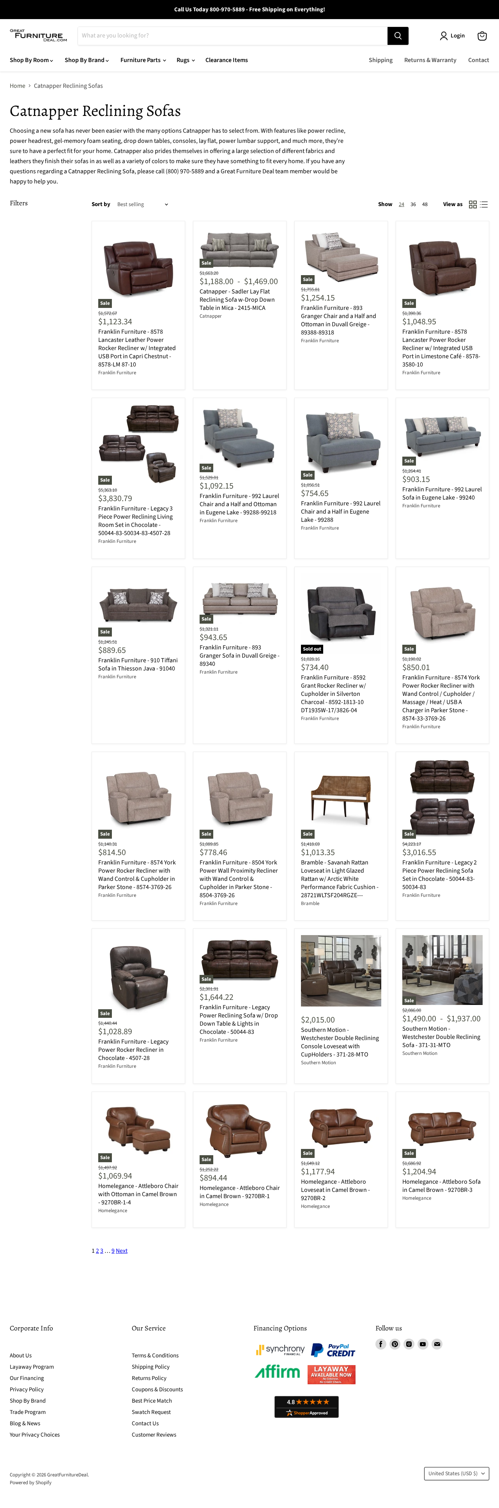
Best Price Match (152, 1401)
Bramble (310, 903)
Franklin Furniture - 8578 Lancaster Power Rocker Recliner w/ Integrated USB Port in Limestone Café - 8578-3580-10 (441, 348)
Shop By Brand (85, 60)
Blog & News (25, 1423)
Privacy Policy (27, 1389)
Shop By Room (30, 60)
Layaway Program (32, 1367)
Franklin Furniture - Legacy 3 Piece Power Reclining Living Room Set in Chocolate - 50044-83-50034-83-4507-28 (135, 520)
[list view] (483, 204)
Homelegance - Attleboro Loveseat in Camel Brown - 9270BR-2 (335, 1189)
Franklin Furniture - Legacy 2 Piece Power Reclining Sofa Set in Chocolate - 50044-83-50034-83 (439, 874)
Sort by (101, 204)
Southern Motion (318, 1062)
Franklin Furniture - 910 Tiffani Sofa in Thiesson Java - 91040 (138, 664)
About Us (21, 1356)
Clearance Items (226, 60)
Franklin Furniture (117, 372)
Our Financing (27, 1378)
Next (121, 1251)
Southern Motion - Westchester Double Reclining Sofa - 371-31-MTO (441, 1036)
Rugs (184, 60)
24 (401, 204)
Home (17, 85)
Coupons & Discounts (157, 1389)
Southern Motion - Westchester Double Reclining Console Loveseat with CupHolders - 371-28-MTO (340, 1042)
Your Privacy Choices (35, 1435)
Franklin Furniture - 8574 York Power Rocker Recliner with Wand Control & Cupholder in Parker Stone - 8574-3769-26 (137, 874)
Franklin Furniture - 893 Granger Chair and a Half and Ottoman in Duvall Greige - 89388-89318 (338, 320)
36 (413, 204)
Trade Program (28, 1412)
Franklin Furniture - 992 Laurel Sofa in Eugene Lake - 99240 (442, 493)
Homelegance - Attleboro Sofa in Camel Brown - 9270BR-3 (441, 1185)
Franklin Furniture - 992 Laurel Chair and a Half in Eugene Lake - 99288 (340, 511)
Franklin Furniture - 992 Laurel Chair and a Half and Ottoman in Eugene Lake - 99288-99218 (239, 504)
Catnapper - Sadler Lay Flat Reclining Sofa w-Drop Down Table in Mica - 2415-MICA (237, 299)
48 (425, 204)
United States (453, 1474)
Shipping (381, 60)
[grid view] (472, 204)
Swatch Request (151, 1412)
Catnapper (211, 316)
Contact (478, 60)
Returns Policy (149, 1378)
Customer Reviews (154, 1435)
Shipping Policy (151, 1367)
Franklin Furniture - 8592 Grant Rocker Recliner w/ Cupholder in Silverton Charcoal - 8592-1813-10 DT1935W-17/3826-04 (333, 694)
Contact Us (145, 1423)
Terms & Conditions (155, 1356)
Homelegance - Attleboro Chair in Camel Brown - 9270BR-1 (240, 1192)
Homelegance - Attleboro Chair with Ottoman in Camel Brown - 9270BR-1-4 (138, 1194)
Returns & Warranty (430, 60)
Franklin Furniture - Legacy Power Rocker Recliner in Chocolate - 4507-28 (133, 1049)
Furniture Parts (141, 60)
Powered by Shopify (30, 1482)
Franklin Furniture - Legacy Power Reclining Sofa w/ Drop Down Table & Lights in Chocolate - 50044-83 (239, 1019)
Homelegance (112, 1210)
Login (458, 36)
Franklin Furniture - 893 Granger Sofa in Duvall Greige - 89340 (240, 655)
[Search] (398, 36)
